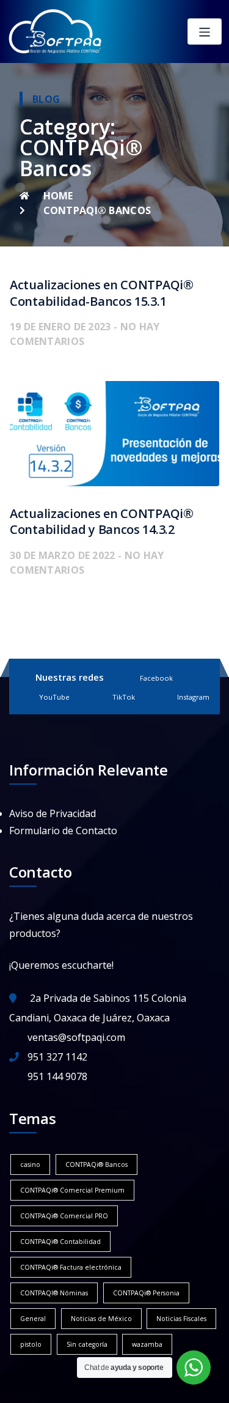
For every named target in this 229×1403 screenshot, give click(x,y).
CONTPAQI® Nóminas (54, 1293)
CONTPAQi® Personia (146, 1293)
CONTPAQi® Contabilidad (60, 1241)
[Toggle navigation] (204, 31)
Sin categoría (87, 1344)
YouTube (54, 696)
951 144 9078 (57, 1076)
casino (30, 1164)
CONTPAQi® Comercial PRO (64, 1216)
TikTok (123, 696)
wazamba (147, 1344)
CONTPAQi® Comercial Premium (72, 1190)
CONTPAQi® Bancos (96, 1164)
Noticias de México (101, 1318)
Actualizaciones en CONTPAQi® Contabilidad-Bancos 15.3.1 (102, 292)
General (33, 1318)
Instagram (193, 696)
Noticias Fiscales (181, 1318)
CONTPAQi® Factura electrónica (71, 1267)
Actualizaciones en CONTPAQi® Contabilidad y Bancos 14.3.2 (102, 521)
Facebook (156, 678)
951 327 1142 (57, 1057)
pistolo (31, 1344)
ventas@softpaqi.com (76, 1037)
